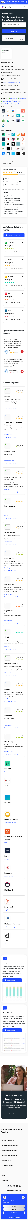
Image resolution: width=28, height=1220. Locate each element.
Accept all (14, 1206)
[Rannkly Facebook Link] (8, 1186)
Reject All (14, 1209)
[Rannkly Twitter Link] (14, 1186)
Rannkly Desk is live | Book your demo (15, 2)
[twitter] (22, 98)
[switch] (23, 1197)
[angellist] (5, 104)
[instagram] (16, 104)
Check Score (14, 31)
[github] (13, 98)
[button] (25, 7)
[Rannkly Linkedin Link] (17, 1186)
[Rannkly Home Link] (6, 7)
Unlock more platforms (14, 235)
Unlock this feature (12, 980)
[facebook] (6, 101)
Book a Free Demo (14, 1114)
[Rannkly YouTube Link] (20, 1186)
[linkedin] (16, 101)
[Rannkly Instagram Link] (11, 1186)
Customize (14, 1212)
